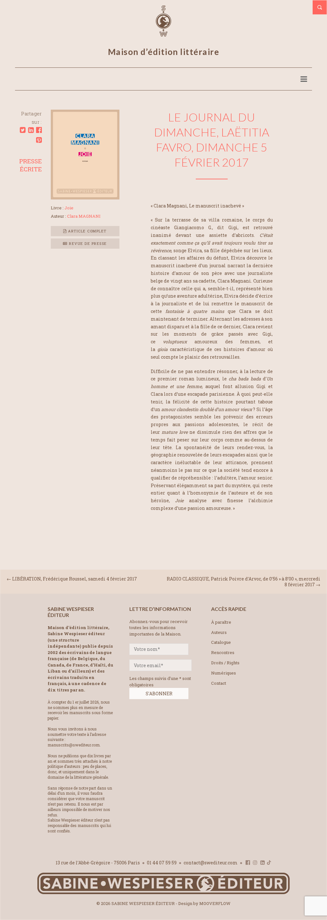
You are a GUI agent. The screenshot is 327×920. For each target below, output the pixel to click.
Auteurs (219, 632)
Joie (69, 208)
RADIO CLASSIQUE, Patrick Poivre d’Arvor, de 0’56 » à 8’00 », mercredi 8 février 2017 (243, 581)
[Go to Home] (163, 892)
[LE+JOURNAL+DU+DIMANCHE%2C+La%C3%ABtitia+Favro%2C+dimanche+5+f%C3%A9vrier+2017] (23, 130)
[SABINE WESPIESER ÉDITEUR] (163, 33)
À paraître (221, 622)
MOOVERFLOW (215, 903)
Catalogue (221, 642)
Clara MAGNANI (84, 216)
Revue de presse (87, 243)
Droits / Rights (225, 663)
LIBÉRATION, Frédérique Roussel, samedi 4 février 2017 (74, 579)
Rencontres (222, 652)
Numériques (223, 673)
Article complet (87, 231)
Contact (218, 683)
